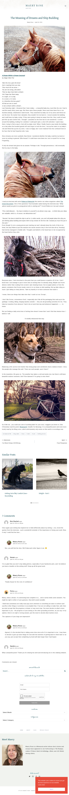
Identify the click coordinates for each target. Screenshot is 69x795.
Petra (12, 591)
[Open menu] (65, 6)
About (28, 730)
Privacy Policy (44, 730)
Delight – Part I (44, 493)
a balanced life (7, 433)
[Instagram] (32, 776)
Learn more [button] (41, 784)
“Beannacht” (23, 427)
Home (21, 730)
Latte (28, 433)
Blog (35, 730)
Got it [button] (51, 789)
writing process (41, 433)
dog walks (16, 433)
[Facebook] (36, 776)
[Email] (39, 776)
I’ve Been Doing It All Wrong (11, 442)
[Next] (65, 480)
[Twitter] (29, 776)
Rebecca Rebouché (28, 201)
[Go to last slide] (4, 480)
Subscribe (34, 703)
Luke (33, 433)
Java (22, 433)
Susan (12, 557)
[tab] (31, 502)
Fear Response (62, 442)
